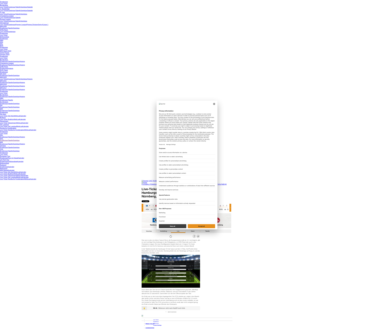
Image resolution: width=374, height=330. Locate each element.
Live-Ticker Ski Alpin (7, 116)
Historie (22, 61)
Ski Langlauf (4, 125)
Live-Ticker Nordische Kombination (12, 130)
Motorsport (3, 168)
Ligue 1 (45, 24)
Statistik (30, 7)
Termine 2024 (4, 54)
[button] (143, 208)
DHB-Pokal (4, 67)
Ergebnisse (4, 2)
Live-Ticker (4, 3)
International (4, 23)
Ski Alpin (3, 114)
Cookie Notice (150, 327)
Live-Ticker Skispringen (8, 123)
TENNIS (153, 184)
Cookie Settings (157, 325)
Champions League (7, 16)
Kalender (23, 116)
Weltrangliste (4, 37)
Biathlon (3, 117)
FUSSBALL (146, 184)
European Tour (5, 156)
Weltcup (17, 116)
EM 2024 (3, 74)
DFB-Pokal (4, 30)
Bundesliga (4, 5)
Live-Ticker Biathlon (7, 119)
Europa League (5, 19)
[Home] (144, 182)
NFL (1, 44)
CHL (1, 149)
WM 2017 (3, 88)
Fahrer (2, 53)
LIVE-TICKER (153, 181)
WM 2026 (3, 26)
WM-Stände (4, 170)
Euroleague (4, 102)
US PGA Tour (4, 160)
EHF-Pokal (4, 70)
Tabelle (18, 7)
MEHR (224, 184)
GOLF (220, 184)
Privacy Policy (150, 323)
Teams (7, 53)
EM (1, 105)
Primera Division (32, 24)
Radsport (3, 165)
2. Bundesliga (5, 9)
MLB (1, 46)
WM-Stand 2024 (5, 51)
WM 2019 (3, 84)
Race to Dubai (13, 158)
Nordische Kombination (8, 128)
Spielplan (24, 7)
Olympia (3, 146)
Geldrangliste (12, 161)
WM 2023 (3, 77)
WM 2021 (3, 81)
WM (1, 109)
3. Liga (2, 12)
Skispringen (4, 121)
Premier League (21, 24)
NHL (1, 42)
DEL (1, 135)
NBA (1, 40)
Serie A (40, 24)
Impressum (156, 323)
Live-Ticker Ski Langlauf (8, 126)
